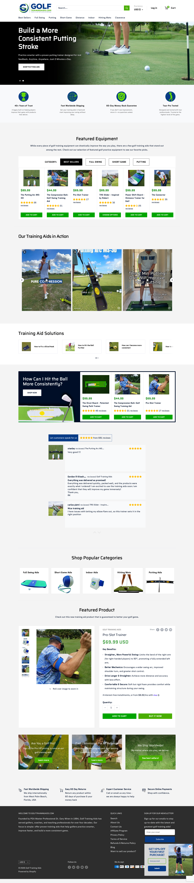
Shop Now (32, 392)
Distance (80, 17)
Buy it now (155, 716)
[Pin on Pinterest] (162, 630)
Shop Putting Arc (31, 67)
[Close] (190, 846)
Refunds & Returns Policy (123, 843)
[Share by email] (170, 630)
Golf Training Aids (112, 629)
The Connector (158, 194)
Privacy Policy (117, 834)
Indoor (91, 17)
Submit (157, 868)
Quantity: (107, 702)
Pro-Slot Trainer (80, 194)
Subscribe (160, 839)
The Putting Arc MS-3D (30, 196)
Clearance (120, 17)
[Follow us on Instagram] (77, 867)
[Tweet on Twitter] (166, 630)
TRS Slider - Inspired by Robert (109, 196)
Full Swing (40, 17)
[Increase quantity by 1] (117, 707)
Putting (52, 17)
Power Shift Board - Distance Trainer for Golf (134, 198)
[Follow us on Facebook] (69, 867)
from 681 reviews (101, 437)
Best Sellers (24, 17)
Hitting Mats (105, 17)
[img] (86, 437)
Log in (154, 7)
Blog (112, 847)
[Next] (174, 347)
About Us (115, 822)
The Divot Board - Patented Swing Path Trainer (95, 405)
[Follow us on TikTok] (86, 867)
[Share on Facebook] (157, 630)
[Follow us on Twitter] (73, 867)
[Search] (127, 8)
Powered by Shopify (27, 871)
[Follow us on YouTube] (82, 867)
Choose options (110, 215)
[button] (94, 533)
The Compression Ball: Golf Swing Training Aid (57, 198)
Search (113, 818)
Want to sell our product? (123, 851)
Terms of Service (118, 839)
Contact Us (116, 826)
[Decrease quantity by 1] (105, 707)
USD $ (22, 862)
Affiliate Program (118, 830)
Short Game (66, 17)
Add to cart (31, 215)
